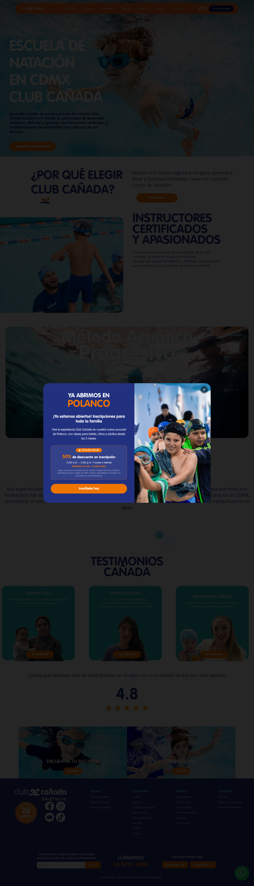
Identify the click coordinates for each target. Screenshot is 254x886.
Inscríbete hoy (89, 488)
